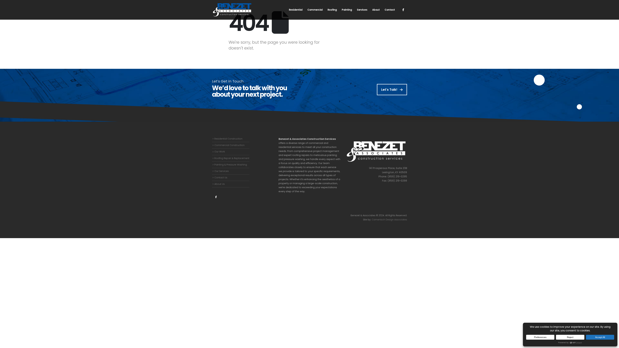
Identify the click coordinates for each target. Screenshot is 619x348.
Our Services (221, 171)
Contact (390, 9)
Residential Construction (228, 138)
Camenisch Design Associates (389, 219)
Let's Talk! (389, 89)
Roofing (332, 9)
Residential (296, 9)
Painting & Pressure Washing (230, 164)
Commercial (315, 9)
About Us (219, 184)
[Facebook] (403, 10)
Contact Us (220, 177)
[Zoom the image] (376, 142)
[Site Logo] (232, 9)
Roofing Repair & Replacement (231, 158)
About (376, 9)
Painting (347, 9)
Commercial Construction (229, 145)
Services (362, 9)
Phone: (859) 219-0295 (392, 176)
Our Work (219, 151)
